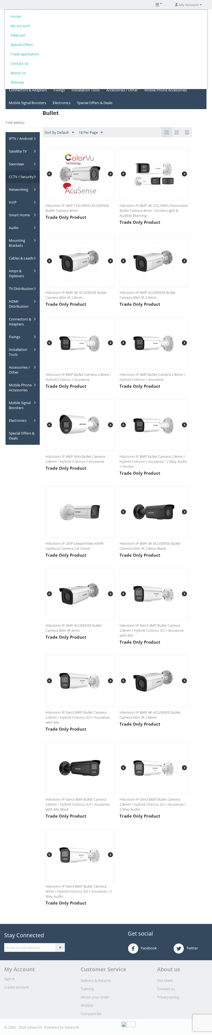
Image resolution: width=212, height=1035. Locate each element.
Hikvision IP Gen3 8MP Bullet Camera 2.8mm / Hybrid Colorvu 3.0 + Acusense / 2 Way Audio (153, 804)
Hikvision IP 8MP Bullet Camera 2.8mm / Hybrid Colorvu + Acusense (78, 377)
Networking (18, 189)
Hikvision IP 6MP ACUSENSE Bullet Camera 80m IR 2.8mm (148, 295)
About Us (18, 72)
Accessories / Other (122, 90)
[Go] (60, 947)
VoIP (13, 202)
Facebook (148, 948)
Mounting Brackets (17, 243)
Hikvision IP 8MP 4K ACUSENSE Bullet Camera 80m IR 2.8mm (76, 295)
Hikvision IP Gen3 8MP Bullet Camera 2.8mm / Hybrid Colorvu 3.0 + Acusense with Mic (78, 717)
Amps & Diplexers (16, 273)
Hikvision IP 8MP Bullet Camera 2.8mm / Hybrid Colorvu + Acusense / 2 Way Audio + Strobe (153, 461)
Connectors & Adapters (28, 90)
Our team (165, 980)
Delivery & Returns (96, 980)
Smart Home (19, 214)
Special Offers (21, 44)
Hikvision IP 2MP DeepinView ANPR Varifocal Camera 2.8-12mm (75, 546)
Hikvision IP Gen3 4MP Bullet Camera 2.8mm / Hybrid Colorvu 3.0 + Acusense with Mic (152, 630)
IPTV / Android (21, 138)
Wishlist (87, 1005)
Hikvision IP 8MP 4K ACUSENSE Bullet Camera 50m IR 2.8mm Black (150, 546)
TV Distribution (21, 288)
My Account (20, 25)
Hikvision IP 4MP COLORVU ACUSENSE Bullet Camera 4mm (77, 208)
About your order (95, 997)
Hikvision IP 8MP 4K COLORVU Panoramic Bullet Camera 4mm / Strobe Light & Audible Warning (154, 210)
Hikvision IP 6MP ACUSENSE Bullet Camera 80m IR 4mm (74, 628)
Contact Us (19, 63)
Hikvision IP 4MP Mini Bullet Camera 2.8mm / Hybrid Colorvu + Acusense (75, 459)
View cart (17, 35)
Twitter (192, 948)
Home (15, 16)
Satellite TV (18, 151)
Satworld (72, 1027)
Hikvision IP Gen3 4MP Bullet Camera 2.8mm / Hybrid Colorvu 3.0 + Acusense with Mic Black (78, 804)
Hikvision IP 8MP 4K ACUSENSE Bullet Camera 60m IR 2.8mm (150, 715)
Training (87, 988)
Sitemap (17, 82)
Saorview (16, 163)
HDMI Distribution (18, 304)
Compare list (91, 1013)
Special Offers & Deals (94, 102)
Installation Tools (85, 90)
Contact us (166, 988)
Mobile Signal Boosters (27, 102)
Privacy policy (168, 997)
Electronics (61, 102)
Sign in (9, 978)
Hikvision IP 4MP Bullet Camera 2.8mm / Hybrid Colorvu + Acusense (152, 377)
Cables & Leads (21, 258)
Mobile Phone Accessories (165, 90)
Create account (16, 987)
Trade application (24, 54)
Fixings (59, 90)
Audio (13, 227)
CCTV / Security (21, 176)
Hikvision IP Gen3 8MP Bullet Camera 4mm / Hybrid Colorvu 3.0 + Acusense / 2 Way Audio (79, 891)
